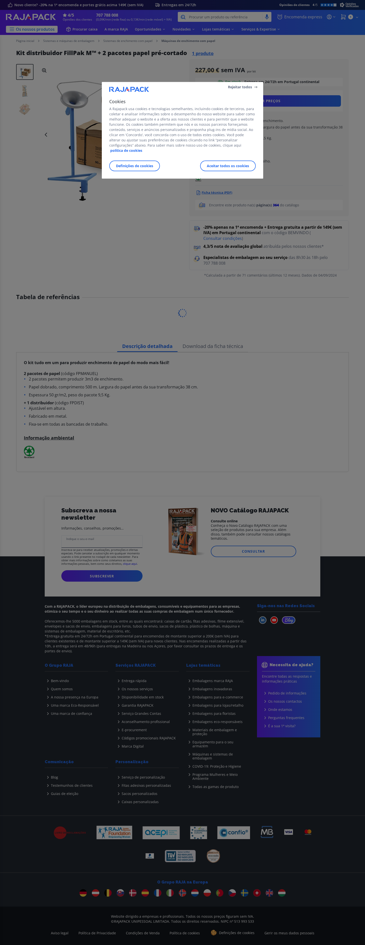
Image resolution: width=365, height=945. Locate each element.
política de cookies (126, 150)
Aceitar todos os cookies (228, 165)
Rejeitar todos (240, 87)
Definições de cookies (134, 165)
